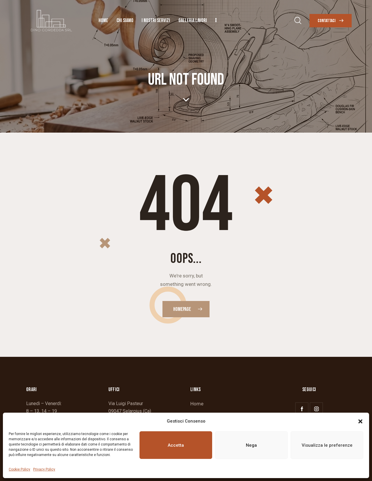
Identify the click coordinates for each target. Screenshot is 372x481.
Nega (251, 445)
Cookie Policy (19, 469)
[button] (360, 421)
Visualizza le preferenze (327, 445)
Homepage (182, 309)
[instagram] (316, 409)
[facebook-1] (301, 409)
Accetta (176, 445)
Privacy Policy (44, 469)
